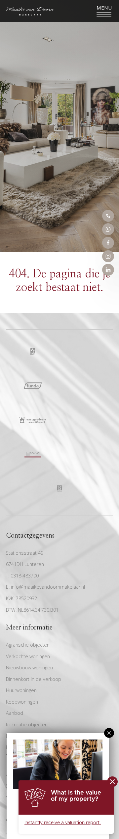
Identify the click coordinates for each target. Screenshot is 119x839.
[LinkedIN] (108, 270)
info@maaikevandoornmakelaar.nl (48, 587)
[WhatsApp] (108, 229)
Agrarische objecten (28, 645)
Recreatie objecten (27, 724)
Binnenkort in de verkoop (33, 679)
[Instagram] (108, 256)
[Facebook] (108, 243)
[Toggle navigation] (104, 11)
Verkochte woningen (28, 656)
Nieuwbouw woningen (29, 667)
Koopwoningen (22, 702)
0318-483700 (25, 576)
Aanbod (14, 713)
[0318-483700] (108, 216)
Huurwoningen (21, 690)
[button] (109, 733)
